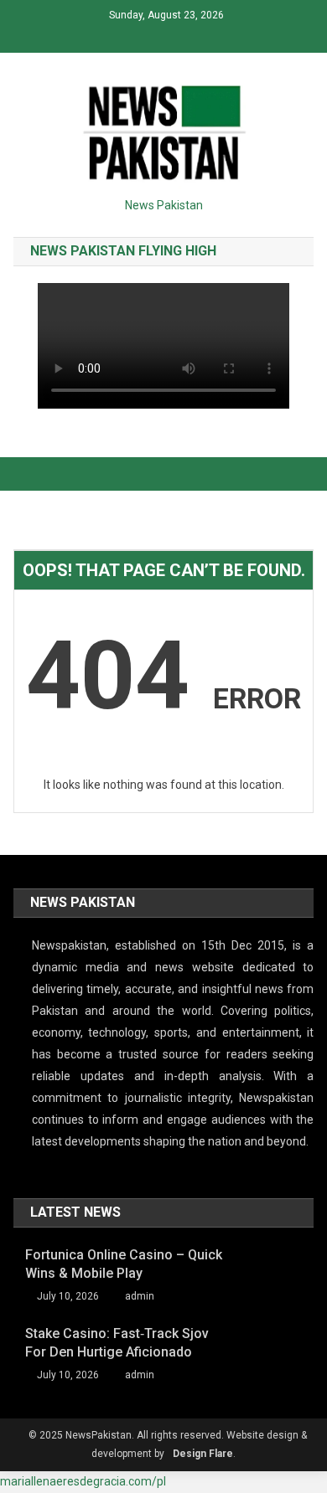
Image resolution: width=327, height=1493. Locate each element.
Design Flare (203, 1454)
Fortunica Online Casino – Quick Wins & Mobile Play (123, 1264)
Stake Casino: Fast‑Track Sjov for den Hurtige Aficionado (117, 1343)
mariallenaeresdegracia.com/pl (83, 1481)
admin (139, 1296)
